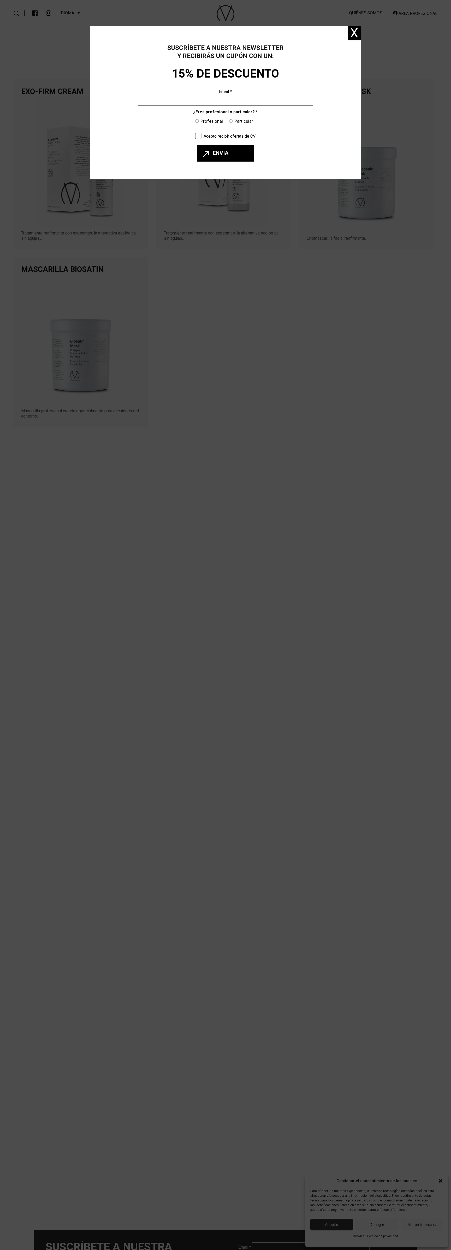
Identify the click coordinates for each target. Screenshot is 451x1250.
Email (225, 91)
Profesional (211, 121)
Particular (243, 121)
